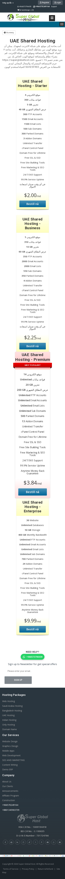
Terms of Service (10, 869)
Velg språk (7, 3)
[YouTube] (47, 842)
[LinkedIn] (17, 842)
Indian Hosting (9, 719)
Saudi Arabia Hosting (12, 705)
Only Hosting (8, 724)
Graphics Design (10, 746)
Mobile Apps (8, 750)
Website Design (10, 741)
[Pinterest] (41, 842)
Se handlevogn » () (26, 10)
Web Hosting (8, 701)
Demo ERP (7, 769)
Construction (8, 800)
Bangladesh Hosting (12, 710)
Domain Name (9, 729)
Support (54, 6)
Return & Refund (45, 869)
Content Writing (10, 764)
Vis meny (10, 32)
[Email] (59, 842)
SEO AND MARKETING (13, 760)
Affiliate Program (10, 795)
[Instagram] (23, 842)
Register (45, 2)
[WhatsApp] (53, 842)
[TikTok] (29, 842)
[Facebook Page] (5, 842)
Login (58, 2)
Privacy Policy (28, 869)
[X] (35, 842)
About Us (6, 781)
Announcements (10, 790)
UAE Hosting (8, 715)
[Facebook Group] (11, 842)
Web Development (11, 755)
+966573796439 (25, 6)
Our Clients (7, 786)
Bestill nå (32, 204)
